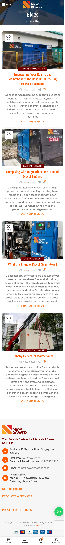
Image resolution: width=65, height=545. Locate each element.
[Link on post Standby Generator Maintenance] (32, 332)
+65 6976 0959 (31, 458)
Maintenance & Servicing (32, 350)
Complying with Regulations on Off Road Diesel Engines (32, 174)
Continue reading (32, 121)
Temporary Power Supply (32, 68)
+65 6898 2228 (49, 461)
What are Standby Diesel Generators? (32, 264)
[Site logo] (32, 4)
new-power (30, 89)
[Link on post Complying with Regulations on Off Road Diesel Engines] (32, 147)
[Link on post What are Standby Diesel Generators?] (32, 240)
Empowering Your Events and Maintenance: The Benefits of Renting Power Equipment (32, 79)
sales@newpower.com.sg (34, 468)
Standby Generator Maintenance (33, 356)
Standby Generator (32, 166)
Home (28, 21)
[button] (58, 511)
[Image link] (14, 429)
